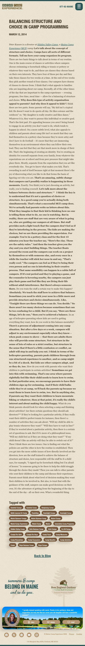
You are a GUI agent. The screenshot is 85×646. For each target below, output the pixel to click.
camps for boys (32, 535)
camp (13, 545)
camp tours (47, 535)
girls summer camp (36, 529)
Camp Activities (65, 540)
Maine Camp (36, 524)
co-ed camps (66, 529)
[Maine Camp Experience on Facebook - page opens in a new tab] (6, 635)
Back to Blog (42, 556)
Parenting (35, 513)
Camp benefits (50, 540)
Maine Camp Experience (12, 6)
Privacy (71, 634)
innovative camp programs (64, 524)
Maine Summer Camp (38, 518)
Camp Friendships (17, 540)
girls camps (52, 529)
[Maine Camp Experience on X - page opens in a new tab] (14, 635)
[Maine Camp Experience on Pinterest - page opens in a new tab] (21, 635)
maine (48, 524)
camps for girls (16, 535)
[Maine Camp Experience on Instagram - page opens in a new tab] (36, 635)
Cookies (79, 634)
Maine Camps (56, 518)
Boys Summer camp (26, 545)
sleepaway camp (48, 508)
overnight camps (49, 513)
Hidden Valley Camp (47, 44)
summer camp (31, 508)
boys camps (42, 545)
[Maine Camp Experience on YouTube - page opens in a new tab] (29, 635)
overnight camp (65, 513)
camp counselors (34, 540)
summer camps (16, 508)
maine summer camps (18, 518)
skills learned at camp (19, 513)
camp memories (61, 535)
